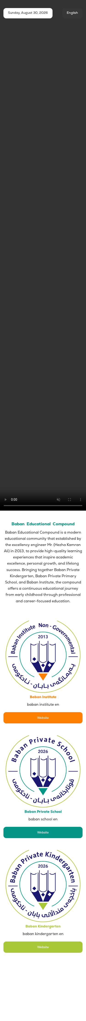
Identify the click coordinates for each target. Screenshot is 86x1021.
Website (43, 718)
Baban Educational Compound (43, 523)
